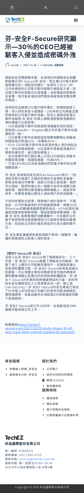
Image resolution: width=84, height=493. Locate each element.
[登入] (45, 7)
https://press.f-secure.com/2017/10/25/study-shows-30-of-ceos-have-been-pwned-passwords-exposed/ (40, 328)
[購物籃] (12, 7)
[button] (76, 7)
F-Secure (47, 65)
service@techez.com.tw (37, 459)
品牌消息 (58, 65)
